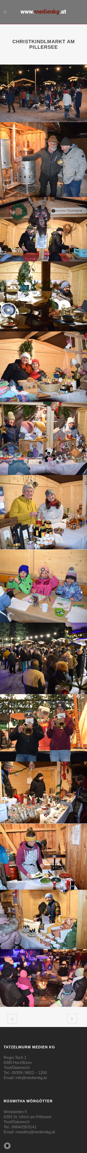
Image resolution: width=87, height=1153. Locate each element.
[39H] (43, 586)
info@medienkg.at (31, 1078)
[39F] (43, 438)
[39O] (43, 978)
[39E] (43, 366)
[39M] (43, 919)
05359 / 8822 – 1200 (29, 1073)
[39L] (43, 857)
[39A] (43, 93)
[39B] (43, 159)
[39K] (43, 792)
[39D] (43, 296)
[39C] (43, 229)
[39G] (43, 512)
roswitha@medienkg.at (35, 1132)
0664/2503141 (24, 1127)
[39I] (43, 658)
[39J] (43, 728)
